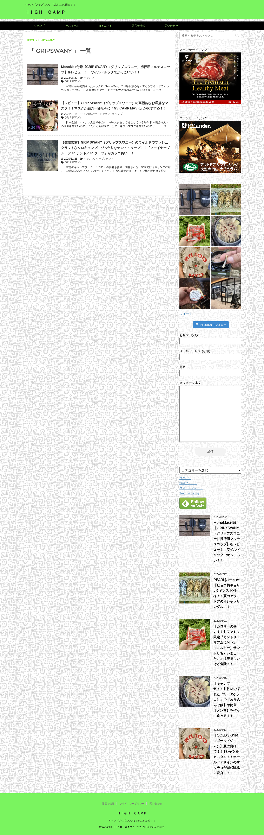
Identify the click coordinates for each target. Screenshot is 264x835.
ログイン (185, 478)
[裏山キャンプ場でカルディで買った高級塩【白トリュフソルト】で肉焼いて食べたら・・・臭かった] (194, 293)
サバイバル (72, 25)
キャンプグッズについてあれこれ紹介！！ (132, 820)
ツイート (186, 314)
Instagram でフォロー (213, 324)
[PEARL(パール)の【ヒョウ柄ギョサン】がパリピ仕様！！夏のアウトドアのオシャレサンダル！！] (226, 199)
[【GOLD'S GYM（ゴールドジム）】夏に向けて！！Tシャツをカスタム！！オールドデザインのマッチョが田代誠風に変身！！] (194, 262)
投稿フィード (188, 483)
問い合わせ (171, 25)
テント (110, 158)
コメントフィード (191, 488)
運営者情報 (138, 25)
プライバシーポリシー (132, 803)
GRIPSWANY (73, 81)
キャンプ (39, 25)
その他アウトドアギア (97, 113)
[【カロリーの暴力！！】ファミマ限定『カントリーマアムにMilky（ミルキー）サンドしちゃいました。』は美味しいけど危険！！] (194, 231)
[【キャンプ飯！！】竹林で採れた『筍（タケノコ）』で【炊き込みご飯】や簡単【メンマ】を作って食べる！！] (226, 231)
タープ (100, 158)
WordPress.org (189, 493)
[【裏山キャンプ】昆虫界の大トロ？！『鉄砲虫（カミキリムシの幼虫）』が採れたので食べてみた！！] (226, 262)
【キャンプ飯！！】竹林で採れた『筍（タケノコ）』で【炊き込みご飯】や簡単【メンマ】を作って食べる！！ (226, 700)
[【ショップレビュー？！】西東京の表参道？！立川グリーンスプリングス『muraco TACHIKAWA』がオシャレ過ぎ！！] (226, 293)
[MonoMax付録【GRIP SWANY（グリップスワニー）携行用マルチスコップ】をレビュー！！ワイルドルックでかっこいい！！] (194, 199)
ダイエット (105, 25)
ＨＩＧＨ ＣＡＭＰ (45, 12)
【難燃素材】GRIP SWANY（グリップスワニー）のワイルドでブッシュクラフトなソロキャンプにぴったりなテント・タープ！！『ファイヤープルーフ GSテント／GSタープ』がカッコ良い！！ (115, 148)
